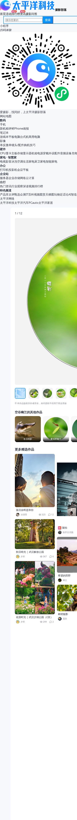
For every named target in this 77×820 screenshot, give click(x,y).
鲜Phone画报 (20, 128)
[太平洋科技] (27, 10)
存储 (20, 153)
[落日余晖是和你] (35, 480)
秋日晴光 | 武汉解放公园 (30, 552)
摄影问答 (31, 14)
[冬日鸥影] (28, 429)
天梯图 (49, 194)
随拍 (64, 527)
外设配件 (54, 153)
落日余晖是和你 (24, 510)
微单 (8, 145)
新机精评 (5, 128)
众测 (23, 194)
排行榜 (15, 14)
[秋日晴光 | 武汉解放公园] (35, 534)
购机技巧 (29, 145)
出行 (3, 182)
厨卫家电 (40, 161)
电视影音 (5, 161)
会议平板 (23, 170)
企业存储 (14, 178)
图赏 (42, 194)
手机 (3, 124)
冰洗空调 (17, 161)
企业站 (4, 174)
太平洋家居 (45, 203)
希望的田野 (64, 575)
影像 (3, 141)
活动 (8, 14)
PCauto (33, 203)
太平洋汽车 (21, 203)
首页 (3, 14)
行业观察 (17, 186)
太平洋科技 (7, 203)
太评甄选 (14, 194)
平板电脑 (14, 137)
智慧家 (12, 157)
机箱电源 (37, 153)
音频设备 (66, 153)
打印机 (4, 170)
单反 (3, 145)
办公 (3, 166)
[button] (31, 301)
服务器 (4, 178)
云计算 (30, 178)
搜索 (48, 20)
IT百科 (30, 194)
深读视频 (28, 186)
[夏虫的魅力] (56, 429)
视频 (37, 194)
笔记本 (4, 133)
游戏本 (4, 137)
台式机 (24, 137)
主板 (14, 153)
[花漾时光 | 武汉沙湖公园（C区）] (35, 587)
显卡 (8, 153)
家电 (3, 157)
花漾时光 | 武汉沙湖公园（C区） (34, 617)
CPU (3, 153)
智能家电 (51, 161)
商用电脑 (34, 137)
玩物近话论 (61, 194)
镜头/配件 (17, 145)
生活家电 (28, 161)
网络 (23, 178)
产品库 (4, 194)
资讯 (23, 14)
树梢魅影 (63, 614)
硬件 (3, 149)
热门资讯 (5, 186)
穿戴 (46, 153)
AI (69, 194)
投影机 (13, 170)
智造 (74, 194)
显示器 (27, 153)
